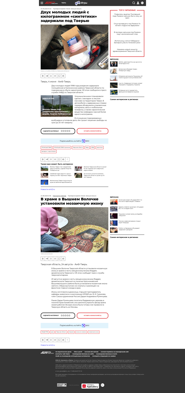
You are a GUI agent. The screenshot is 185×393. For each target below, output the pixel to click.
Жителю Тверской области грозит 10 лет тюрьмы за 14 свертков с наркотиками (95, 168)
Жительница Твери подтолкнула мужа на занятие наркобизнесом (61, 181)
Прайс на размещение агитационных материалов (72, 356)
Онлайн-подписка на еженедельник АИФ (115, 352)
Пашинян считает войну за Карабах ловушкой (130, 214)
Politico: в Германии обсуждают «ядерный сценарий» (129, 228)
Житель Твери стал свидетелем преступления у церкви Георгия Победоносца (60, 168)
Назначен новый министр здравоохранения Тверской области (127, 50)
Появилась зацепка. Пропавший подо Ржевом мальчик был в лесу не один (127, 16)
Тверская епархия (47, 253)
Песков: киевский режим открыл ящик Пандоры (130, 221)
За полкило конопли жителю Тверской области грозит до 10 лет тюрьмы (94, 175)
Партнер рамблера (74, 385)
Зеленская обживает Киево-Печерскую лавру (128, 69)
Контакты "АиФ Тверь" (62, 354)
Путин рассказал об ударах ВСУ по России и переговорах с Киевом (130, 200)
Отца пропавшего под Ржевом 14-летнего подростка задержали (127, 24)
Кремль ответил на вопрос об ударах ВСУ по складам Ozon (131, 207)
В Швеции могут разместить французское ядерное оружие (129, 91)
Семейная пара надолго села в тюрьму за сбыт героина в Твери (60, 174)
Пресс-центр (78, 352)
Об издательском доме (63, 352)
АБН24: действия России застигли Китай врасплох (130, 62)
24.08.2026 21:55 (46, 196)
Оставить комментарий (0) (92, 131)
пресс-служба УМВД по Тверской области (55, 71)
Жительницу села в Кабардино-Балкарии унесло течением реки (127, 42)
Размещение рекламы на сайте (83, 354)
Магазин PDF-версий (91, 352)
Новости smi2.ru (48, 189)
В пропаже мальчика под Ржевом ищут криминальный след (127, 33)
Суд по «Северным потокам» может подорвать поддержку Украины (130, 84)
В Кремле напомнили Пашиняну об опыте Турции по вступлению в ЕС (130, 76)
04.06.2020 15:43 (46, 9)
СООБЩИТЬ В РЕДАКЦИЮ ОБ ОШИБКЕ (104, 356)
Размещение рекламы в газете (106, 354)
